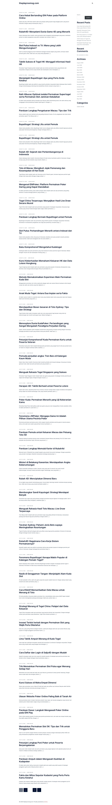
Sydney (46, 801)
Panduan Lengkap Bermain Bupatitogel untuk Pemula (45, 217)
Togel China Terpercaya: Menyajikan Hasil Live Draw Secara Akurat (45, 201)
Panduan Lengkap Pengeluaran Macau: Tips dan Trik (45, 110)
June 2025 (79, 96)
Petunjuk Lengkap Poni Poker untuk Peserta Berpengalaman (41, 743)
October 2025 (80, 86)
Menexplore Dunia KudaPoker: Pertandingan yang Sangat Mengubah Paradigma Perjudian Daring (44, 324)
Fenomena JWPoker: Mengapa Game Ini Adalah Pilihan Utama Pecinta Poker (42, 417)
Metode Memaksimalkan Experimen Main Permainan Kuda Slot (45, 278)
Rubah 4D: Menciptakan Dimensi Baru (38, 478)
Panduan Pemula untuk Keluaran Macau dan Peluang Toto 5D (45, 433)
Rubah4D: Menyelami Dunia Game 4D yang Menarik (44, 31)
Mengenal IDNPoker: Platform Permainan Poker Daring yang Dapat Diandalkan (42, 185)
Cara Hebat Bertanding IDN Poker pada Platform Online (43, 16)
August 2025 (80, 91)
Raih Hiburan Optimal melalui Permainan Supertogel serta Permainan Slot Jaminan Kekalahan (45, 95)
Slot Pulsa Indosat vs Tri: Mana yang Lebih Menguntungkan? (40, 46)
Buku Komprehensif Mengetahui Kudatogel (40, 247)
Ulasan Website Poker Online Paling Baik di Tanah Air (45, 696)
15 (34, 790)
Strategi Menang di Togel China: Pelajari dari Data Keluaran (43, 607)
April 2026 (79, 72)
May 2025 (79, 98)
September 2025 (81, 89)
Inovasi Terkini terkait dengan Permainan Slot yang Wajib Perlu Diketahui (44, 623)
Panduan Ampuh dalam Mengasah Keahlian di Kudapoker (42, 760)
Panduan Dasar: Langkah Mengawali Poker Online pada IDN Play (44, 711)
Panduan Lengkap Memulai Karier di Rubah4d (41, 448)
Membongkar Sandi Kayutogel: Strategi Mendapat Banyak (44, 493)
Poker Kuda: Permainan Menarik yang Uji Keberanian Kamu (45, 400)
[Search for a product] (92, 3)
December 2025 (81, 82)
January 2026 (80, 79)
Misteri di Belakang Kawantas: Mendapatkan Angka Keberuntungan (44, 463)
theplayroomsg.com (29, 3)
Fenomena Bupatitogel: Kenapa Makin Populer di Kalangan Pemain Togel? (43, 558)
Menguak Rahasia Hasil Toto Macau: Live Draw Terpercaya (42, 509)
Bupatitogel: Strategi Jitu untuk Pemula (38, 124)
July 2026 (79, 65)
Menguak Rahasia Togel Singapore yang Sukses (43, 372)
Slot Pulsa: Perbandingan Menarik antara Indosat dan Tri (45, 231)
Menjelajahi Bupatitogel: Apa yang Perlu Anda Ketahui (41, 79)
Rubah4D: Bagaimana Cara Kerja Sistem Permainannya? (39, 542)
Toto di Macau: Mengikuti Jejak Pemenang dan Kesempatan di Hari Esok (42, 169)
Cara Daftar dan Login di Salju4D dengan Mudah (43, 652)
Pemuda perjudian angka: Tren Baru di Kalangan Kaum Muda (43, 357)
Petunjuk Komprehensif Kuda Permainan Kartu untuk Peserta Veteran (45, 340)
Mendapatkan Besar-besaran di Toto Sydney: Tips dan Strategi (44, 308)
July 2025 (79, 94)
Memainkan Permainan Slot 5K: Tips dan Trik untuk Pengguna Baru (44, 727)
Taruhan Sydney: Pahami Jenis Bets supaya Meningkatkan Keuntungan (40, 526)
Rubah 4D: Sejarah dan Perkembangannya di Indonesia (41, 153)
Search (78, 14)
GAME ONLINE (31, 12)
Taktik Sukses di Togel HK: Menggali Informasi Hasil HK (44, 62)
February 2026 (80, 77)
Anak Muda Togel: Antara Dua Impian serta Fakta (43, 293)
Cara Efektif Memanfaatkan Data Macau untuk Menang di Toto (42, 591)
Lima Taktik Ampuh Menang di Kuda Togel (40, 639)
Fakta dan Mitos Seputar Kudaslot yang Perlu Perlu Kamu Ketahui (44, 776)
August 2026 (80, 62)
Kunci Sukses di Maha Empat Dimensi (37, 682)
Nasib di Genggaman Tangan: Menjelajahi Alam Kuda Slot (45, 574)
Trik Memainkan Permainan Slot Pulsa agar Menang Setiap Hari (44, 667)
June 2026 (79, 67)
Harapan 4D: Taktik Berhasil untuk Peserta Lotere (43, 386)
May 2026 (79, 70)
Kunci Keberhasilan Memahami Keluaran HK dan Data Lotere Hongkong (45, 262)
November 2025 (81, 84)
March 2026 (80, 74)
